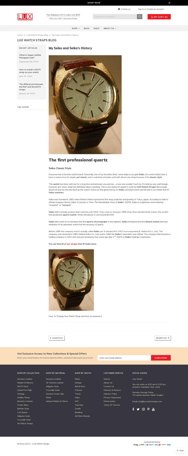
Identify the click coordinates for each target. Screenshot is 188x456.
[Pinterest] (148, 409)
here (93, 244)
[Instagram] (143, 409)
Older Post (57, 338)
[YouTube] (153, 409)
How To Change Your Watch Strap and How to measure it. (75, 316)
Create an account (155, 9)
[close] (169, 3)
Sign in (141, 9)
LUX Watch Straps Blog (37, 35)
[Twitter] (138, 409)
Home (20, 35)
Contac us (125, 9)
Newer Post (161, 338)
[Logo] (25, 16)
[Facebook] (133, 409)
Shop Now (94, 2)
